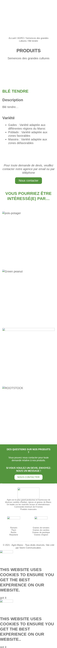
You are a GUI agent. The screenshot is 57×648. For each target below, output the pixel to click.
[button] (3, 597)
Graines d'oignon (41, 535)
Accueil (12, 38)
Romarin (13, 528)
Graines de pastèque (41, 532)
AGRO (20, 38)
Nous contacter (28, 180)
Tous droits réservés (35, 545)
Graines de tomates (41, 528)
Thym (13, 530)
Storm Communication (30, 548)
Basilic (14, 532)
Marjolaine (13, 535)
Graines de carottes (41, 530)
